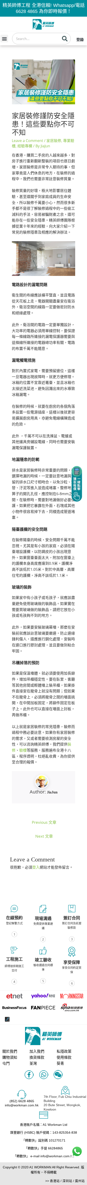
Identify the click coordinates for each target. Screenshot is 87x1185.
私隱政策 (64, 1051)
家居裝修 (53, 140)
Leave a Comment (27, 140)
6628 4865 (27, 11)
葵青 (60, 1063)
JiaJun (52, 792)
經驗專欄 (24, 145)
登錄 (80, 40)
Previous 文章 (44, 822)
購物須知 (9, 1057)
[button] (4, 38)
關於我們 (9, 1051)
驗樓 (23, 750)
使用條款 (64, 1057)
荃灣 (33, 1063)
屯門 (6, 1063)
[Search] (65, 38)
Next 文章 (44, 836)
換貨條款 (36, 1057)
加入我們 (36, 1051)
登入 (36, 867)
